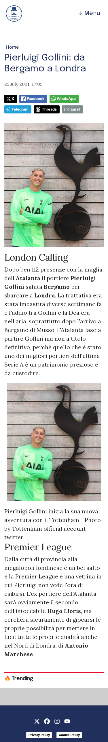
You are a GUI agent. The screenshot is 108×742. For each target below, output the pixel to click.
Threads (49, 109)
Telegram (20, 109)
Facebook (35, 98)
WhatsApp (66, 98)
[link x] (37, 720)
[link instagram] (57, 720)
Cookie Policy (69, 735)
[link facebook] (47, 720)
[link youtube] (67, 720)
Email (75, 109)
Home (12, 47)
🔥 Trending (18, 678)
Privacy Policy (39, 735)
